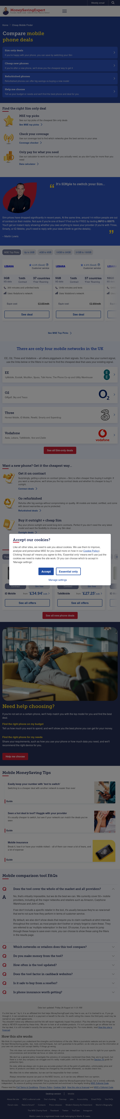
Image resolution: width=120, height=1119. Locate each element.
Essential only (68, 571)
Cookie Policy (91, 550)
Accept (46, 571)
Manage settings (58, 579)
